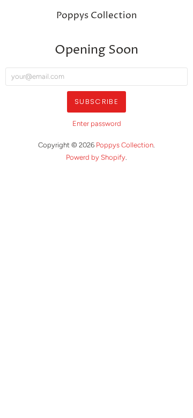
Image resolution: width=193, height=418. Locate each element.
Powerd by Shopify (95, 157)
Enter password (96, 124)
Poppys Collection (96, 16)
